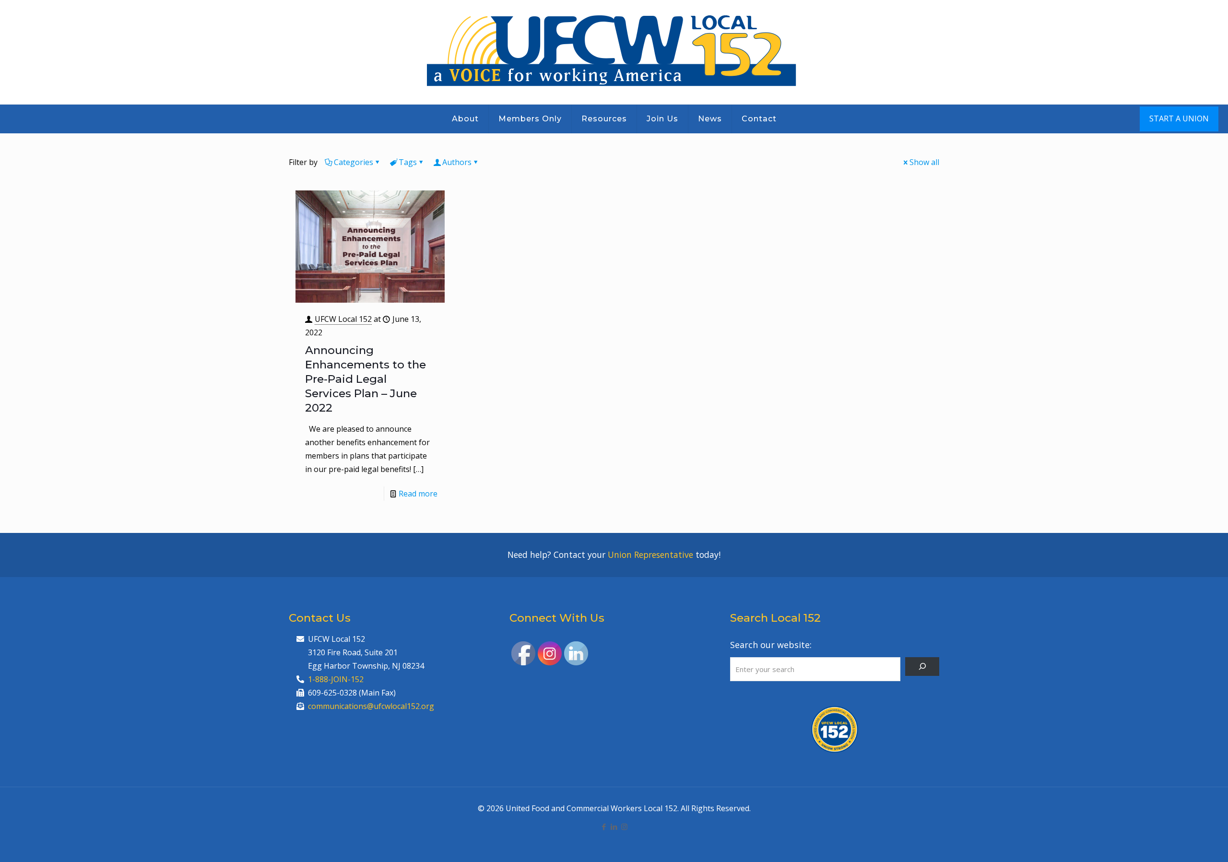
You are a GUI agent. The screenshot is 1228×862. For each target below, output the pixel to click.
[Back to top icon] (1182, 842)
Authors (457, 162)
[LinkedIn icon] (614, 826)
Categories (353, 162)
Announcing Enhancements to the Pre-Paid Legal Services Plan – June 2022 (365, 378)
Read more (418, 493)
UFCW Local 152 (343, 319)
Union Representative (650, 554)
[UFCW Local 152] (614, 52)
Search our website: (771, 644)
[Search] (922, 666)
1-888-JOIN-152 (336, 679)
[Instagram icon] (624, 826)
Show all (924, 162)
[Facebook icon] (604, 826)
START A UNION (1179, 118)
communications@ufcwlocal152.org (371, 706)
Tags (408, 162)
